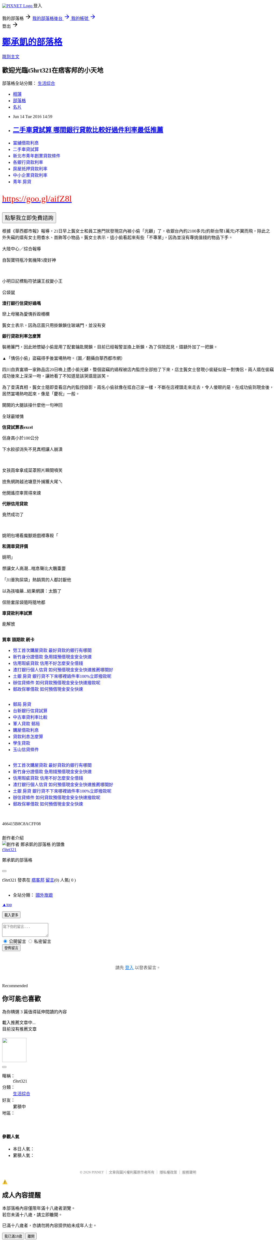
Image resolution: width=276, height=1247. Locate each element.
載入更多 (11, 915)
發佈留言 (11, 948)
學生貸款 (21, 743)
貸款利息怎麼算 (28, 736)
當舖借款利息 (26, 143)
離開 (30, 1236)
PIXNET (98, 1172)
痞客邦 (38, 880)
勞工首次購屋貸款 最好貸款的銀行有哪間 (52, 650)
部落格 (19, 100)
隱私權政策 (168, 1172)
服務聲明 (189, 1172)
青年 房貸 (22, 181)
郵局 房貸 (22, 704)
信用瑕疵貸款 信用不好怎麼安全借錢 (48, 663)
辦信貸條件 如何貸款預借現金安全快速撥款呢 (56, 683)
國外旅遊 (44, 895)
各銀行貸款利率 (28, 162)
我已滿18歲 (13, 1236)
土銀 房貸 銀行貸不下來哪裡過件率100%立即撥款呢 (62, 676)
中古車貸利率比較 (30, 717)
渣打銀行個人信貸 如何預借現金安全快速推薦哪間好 (63, 670)
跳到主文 (10, 56)
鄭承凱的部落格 (32, 42)
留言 (50, 880)
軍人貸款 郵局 (26, 723)
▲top (7, 904)
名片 (17, 107)
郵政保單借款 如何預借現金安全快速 (48, 689)
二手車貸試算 (26, 149)
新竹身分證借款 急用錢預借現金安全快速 (52, 657)
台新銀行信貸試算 (30, 711)
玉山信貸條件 (26, 749)
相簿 (17, 94)
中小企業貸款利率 (30, 175)
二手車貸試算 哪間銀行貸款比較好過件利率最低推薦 (88, 129)
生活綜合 (46, 83)
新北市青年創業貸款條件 (36, 156)
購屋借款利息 (26, 730)
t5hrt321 (9, 849)
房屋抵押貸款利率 (30, 169)
